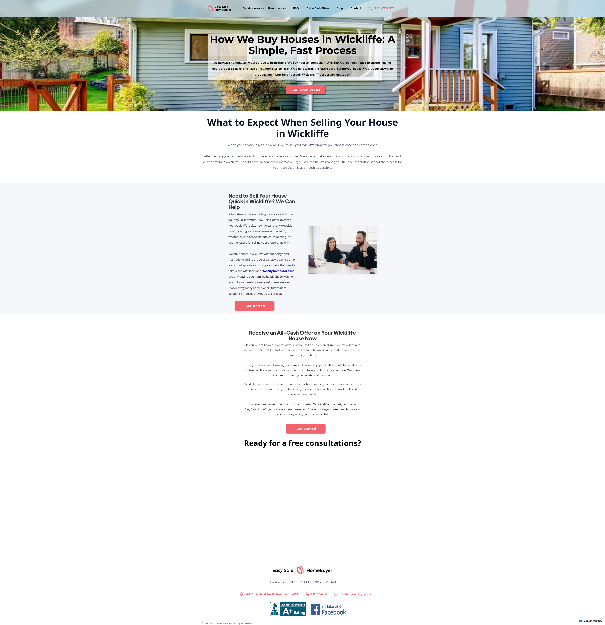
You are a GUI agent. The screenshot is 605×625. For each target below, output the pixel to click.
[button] (254, 8)
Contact (356, 8)
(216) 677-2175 (384, 8)
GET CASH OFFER (306, 89)
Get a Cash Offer (317, 8)
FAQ (296, 8)
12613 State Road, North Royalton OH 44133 (271, 594)
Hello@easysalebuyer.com (355, 594)
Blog (340, 8)
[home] (223, 8)
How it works (277, 8)
